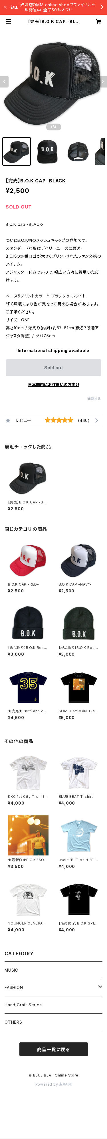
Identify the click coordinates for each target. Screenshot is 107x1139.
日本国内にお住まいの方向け (53, 384)
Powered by (47, 1084)
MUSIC (11, 970)
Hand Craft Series (23, 1004)
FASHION (14, 987)
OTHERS (13, 1022)
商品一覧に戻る (53, 1049)
